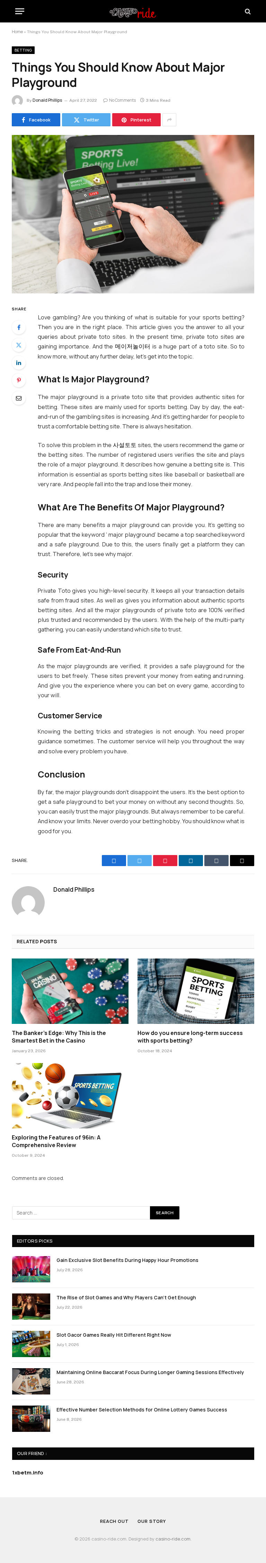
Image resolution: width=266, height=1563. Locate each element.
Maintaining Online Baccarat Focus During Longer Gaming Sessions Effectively (150, 1372)
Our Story (152, 1521)
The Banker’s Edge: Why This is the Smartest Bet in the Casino (59, 1036)
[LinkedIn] (19, 363)
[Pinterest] (19, 380)
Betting (23, 50)
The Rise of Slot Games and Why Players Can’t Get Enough (126, 1297)
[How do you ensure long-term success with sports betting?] (196, 991)
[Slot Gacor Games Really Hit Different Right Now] (31, 1344)
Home (17, 32)
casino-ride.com (173, 1539)
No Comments (122, 100)
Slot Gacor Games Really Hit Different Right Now (113, 1335)
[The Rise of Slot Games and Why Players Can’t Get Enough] (31, 1306)
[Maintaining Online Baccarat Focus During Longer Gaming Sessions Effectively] (31, 1381)
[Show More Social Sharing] (169, 119)
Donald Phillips (47, 100)
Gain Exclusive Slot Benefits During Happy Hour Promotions (127, 1260)
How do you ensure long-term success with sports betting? (190, 1036)
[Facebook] (19, 327)
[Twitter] (19, 345)
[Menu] (19, 11)
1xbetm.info (27, 1472)
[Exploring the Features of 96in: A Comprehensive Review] (70, 1096)
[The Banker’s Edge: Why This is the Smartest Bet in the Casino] (70, 991)
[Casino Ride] (133, 11)
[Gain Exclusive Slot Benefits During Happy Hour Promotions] (31, 1269)
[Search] (247, 11)
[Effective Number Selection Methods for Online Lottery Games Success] (31, 1419)
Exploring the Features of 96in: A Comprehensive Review (56, 1141)
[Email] (19, 398)
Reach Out (114, 1521)
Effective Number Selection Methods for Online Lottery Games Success (141, 1409)
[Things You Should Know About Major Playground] (133, 214)
